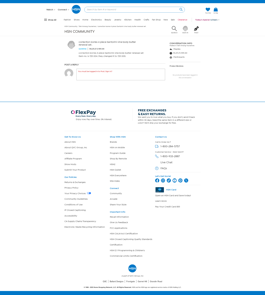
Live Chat (166, 162)
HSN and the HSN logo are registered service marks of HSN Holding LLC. (132, 287)
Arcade (113, 199)
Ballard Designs (116, 281)
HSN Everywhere (118, 175)
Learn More (161, 201)
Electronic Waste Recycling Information (84, 227)
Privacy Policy (71, 188)
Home (85, 20)
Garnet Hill (142, 281)
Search (181, 9)
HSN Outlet (115, 170)
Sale (173, 20)
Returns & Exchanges (75, 182)
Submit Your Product (75, 170)
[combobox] (133, 9)
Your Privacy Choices (75, 193)
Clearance (182, 20)
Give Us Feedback (119, 222)
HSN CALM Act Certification (124, 233)
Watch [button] (50, 9)
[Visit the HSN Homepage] (76, 13)
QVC (105, 281)
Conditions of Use (73, 204)
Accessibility (70, 216)
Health (137, 20)
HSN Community (70, 26)
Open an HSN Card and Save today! (173, 195)
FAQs (164, 168)
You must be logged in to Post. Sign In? (95, 71)
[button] (216, 15)
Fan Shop (156, 20)
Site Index (115, 181)
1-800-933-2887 (170, 156)
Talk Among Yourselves (87, 26)
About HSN (70, 142)
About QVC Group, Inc (75, 147)
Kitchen (128, 20)
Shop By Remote (118, 158)
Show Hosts (70, 164)
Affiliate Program (73, 158)
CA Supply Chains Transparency (80, 221)
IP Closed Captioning (75, 210)
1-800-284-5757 (170, 146)
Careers (68, 153)
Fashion (67, 20)
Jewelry (117, 20)
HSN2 (112, 164)
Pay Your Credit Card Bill (167, 206)
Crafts (146, 20)
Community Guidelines (76, 199)
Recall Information (119, 217)
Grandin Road (156, 281)
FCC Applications (118, 228)
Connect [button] (63, 9)
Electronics (96, 20)
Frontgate (130, 281)
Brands (113, 142)
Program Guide (117, 153)
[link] (216, 10)
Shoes (77, 20)
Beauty (108, 20)
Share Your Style (118, 204)
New (166, 20)
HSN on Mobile (117, 147)
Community (116, 193)
